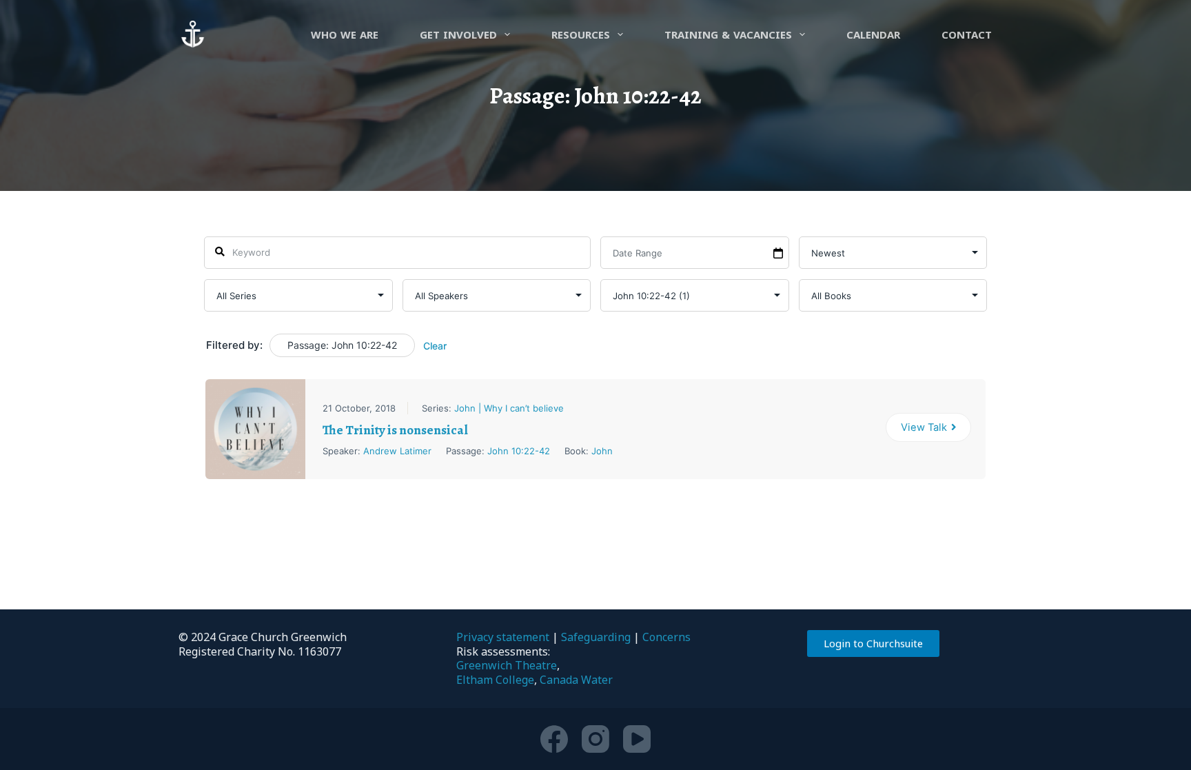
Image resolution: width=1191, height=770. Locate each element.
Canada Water (576, 679)
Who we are (344, 34)
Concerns (666, 637)
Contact (966, 34)
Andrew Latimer (397, 450)
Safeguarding (596, 637)
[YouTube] (637, 739)
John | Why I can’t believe (509, 408)
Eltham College (495, 679)
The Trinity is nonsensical (395, 430)
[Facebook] (554, 739)
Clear (435, 346)
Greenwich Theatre (506, 665)
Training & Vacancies (728, 34)
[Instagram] (595, 739)
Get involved (458, 34)
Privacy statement (502, 637)
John (602, 450)
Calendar (873, 34)
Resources (580, 34)
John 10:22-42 (518, 450)
